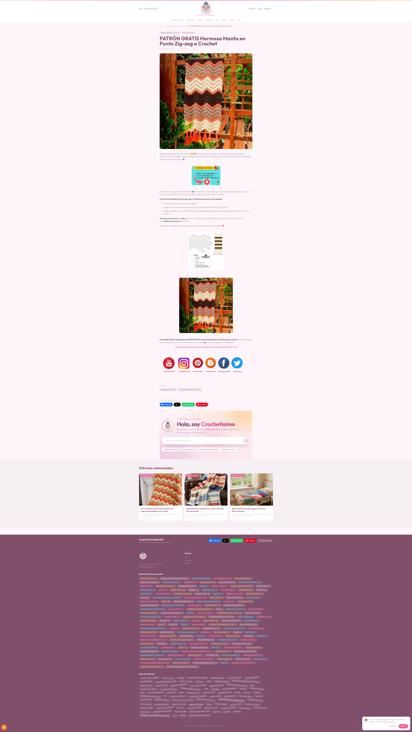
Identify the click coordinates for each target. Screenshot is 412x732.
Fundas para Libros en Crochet (194, 617)
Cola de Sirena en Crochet (183, 601)
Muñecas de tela (186, 636)
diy (165, 696)
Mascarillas (205, 632)
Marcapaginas (145, 711)
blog (251, 685)
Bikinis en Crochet (219, 586)
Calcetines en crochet (162, 704)
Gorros (223, 20)
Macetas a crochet (193, 692)
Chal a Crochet (216, 597)
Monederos (250, 632)
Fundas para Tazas (245, 696)
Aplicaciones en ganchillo (165, 708)
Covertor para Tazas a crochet (173, 605)
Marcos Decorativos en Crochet (183, 699)
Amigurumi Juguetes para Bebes (199, 715)
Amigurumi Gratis (177, 20)
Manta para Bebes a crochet (176, 26)
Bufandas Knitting (228, 590)
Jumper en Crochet (186, 682)
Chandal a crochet (253, 597)
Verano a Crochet (260, 659)
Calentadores (146, 594)
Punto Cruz (216, 647)
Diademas (216, 711)
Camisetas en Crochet (182, 594)
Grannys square (263, 617)
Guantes (237, 693)
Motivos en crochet (148, 636)
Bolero (209, 704)
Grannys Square (229, 696)
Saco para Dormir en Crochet (244, 651)
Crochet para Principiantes (197, 696)
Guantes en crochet (148, 620)
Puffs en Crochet (168, 647)
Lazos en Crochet (198, 624)
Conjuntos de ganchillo (149, 605)
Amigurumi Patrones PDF (179, 685)
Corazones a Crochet (234, 678)
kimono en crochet (168, 678)
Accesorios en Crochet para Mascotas (174, 578)
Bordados (193, 590)
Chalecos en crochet (234, 597)
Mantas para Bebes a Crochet (190, 390)
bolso (175, 715)
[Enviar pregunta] (246, 440)
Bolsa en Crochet (178, 590)
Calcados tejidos (245, 590)
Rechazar (392, 726)
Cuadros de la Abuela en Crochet (152, 609)
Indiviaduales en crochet (231, 620)
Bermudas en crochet (252, 704)
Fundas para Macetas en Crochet (222, 617)
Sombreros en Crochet (230, 655)
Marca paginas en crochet (187, 632)
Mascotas (237, 712)
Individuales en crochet (255, 699)
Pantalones (248, 636)
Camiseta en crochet (194, 708)
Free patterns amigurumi (150, 617)
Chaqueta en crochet (217, 678)
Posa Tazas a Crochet (149, 647)
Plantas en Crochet (248, 640)
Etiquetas (267, 9)
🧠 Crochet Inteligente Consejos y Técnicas (182, 666)
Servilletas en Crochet (176, 655)
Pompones (162, 643)
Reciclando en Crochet (149, 651)
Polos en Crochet (147, 643)
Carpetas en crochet (254, 594)
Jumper (161, 624)
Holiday (195, 620)
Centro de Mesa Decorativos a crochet (167, 597)
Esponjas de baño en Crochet (171, 613)
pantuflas (262, 636)
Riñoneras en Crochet (170, 651)
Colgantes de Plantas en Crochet (166, 681)
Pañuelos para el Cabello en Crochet (153, 640)
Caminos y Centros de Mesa (149, 678)
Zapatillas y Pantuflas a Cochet (243, 663)
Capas (181, 693)
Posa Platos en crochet (241, 643)
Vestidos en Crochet (181, 663)
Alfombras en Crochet (171, 582)
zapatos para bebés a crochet (152, 666)
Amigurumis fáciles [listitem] (170, 449)
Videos (223, 663)
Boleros (162, 590)
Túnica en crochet (242, 659)
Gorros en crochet (245, 617)
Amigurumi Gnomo (207, 582)
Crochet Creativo (194, 605)
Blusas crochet (263, 586)
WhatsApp (189, 405)
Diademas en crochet (149, 613)
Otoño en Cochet (215, 636)
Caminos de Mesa (163, 594)
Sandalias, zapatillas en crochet (152, 655)
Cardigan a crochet (234, 594)
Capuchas (217, 594)
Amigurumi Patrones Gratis (154, 716)
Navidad (201, 636)
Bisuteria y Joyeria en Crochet (242, 586)
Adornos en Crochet (243, 578)
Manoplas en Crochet (211, 628)
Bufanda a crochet (209, 590)
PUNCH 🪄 (183, 647)
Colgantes (229, 601)
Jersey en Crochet (251, 620)
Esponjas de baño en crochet (205, 699)
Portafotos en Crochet (219, 643)
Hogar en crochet (180, 620)
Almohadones (190, 582)
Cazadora (243, 689)
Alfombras (199, 681)
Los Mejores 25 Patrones (177, 696)
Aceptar (403, 726)
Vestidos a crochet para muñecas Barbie (155, 663)
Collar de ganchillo (245, 601)
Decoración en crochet (235, 609)
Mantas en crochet (188, 33)
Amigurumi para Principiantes (250, 582)
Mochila (237, 632)
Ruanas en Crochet (223, 651)
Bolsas (200, 20)
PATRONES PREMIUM (205, 640)
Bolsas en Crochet (196, 704)
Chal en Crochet (161, 685)
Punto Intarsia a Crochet (233, 647)
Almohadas (215, 689)
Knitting (184, 624)
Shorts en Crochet (195, 655)
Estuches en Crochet (205, 613)
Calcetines (261, 590)
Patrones (251, 9)
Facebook (167, 405)
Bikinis (142, 693)
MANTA (209, 682)
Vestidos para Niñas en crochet (204, 663)
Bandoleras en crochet (187, 586)
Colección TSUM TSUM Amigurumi (208, 601)
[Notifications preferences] (4, 727)
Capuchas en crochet (162, 700)
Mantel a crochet (166, 632)
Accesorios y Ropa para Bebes (190, 689)
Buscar (187, 563)
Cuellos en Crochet (176, 609)
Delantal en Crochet (255, 609)
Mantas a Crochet (221, 681)
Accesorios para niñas (222, 578)
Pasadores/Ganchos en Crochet (181, 640)
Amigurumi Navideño (226, 582)
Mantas (231, 20)
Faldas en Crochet (146, 685)
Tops (239, 20)
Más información (389, 722)
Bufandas (181, 678)
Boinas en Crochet (148, 590)
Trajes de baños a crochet (203, 659)
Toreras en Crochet (183, 659)
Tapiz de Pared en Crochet (253, 655)
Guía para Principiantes (155, 693)
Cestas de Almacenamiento (162, 711)
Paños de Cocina (232, 636)
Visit (176, 347)
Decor (219, 609)
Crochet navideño (212, 605)
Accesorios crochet (148, 578)
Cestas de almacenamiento (195, 597)
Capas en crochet (202, 594)
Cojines (165, 601)
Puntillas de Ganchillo (199, 647)
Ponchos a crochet (178, 643)
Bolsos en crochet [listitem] (229, 449)
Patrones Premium (151, 9)
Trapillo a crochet (224, 659)
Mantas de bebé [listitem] (188, 449)
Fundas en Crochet (171, 617)
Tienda (259, 9)
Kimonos (173, 624)
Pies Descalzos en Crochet (227, 640)
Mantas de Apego (256, 628)
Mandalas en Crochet (168, 390)
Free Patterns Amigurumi (231, 700)
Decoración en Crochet (149, 689)
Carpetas (209, 20)
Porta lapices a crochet (198, 643)
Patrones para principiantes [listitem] (208, 449)
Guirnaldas (164, 620)
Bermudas (204, 586)
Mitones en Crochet (221, 632)
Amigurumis (190, 20)
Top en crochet (165, 659)
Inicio (141, 9)
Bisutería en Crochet (211, 708)
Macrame (174, 628)
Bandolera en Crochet (228, 707)
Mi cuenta (188, 560)
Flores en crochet (252, 613)
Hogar (206, 689)
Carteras (145, 597)
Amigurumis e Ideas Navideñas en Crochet (245, 681)
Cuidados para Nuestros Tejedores (199, 609)
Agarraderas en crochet (149, 582)
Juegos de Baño (147, 624)
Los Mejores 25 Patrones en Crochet (153, 628)
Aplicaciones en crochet (165, 586)
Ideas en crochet (211, 620)
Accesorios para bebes (201, 578)
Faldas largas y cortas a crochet (229, 613)
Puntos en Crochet (253, 647)
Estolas (190, 613)
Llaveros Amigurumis (248, 624)
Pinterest (203, 405)
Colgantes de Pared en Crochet (237, 685)
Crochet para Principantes (233, 605)
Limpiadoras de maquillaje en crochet (222, 624)
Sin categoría (212, 655)
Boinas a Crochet (236, 704)
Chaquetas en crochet (149, 601)
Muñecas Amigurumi (168, 636)
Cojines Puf (258, 696)
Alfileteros (226, 711)
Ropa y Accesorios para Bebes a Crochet (197, 651)
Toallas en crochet (147, 659)
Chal (216, 20)
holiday (182, 715)
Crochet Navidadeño (229, 689)
